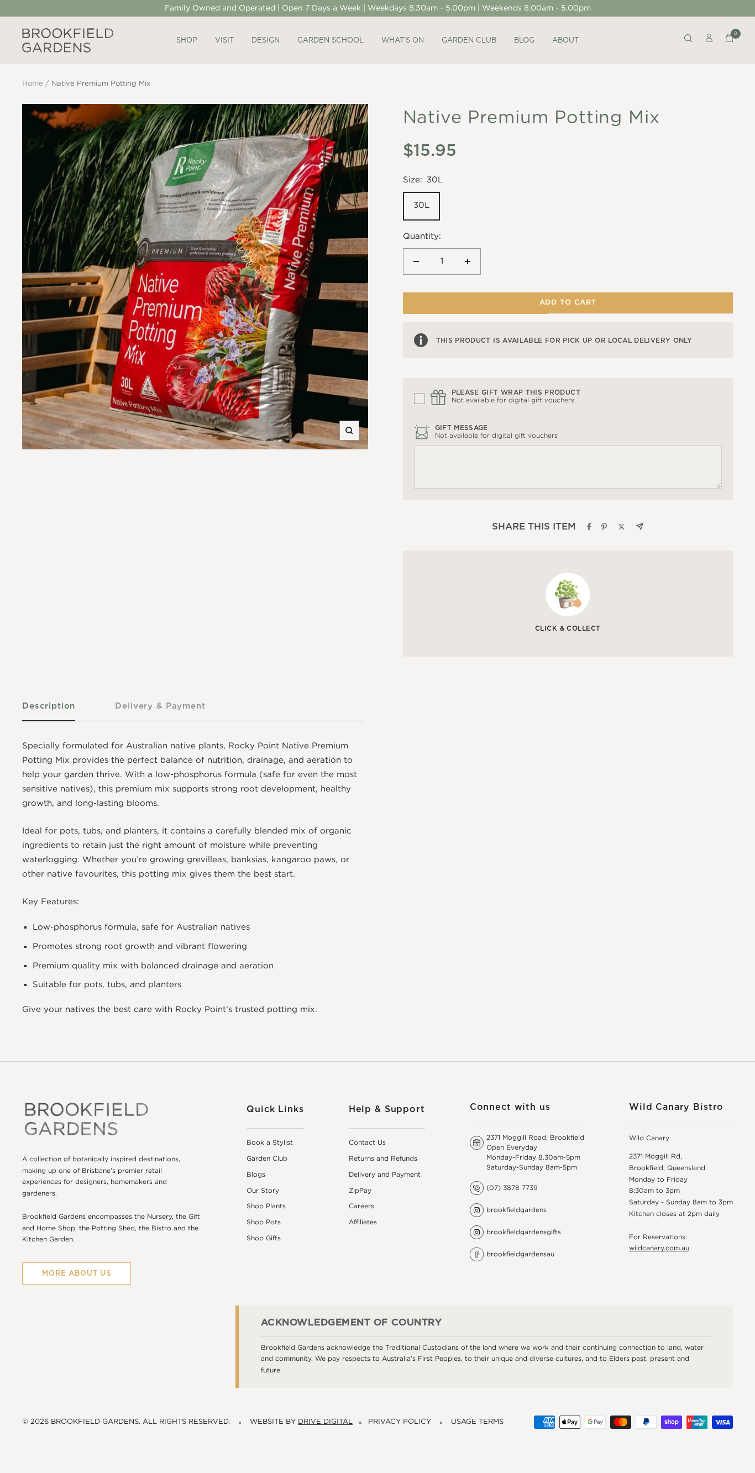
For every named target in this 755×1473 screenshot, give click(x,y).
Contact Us (367, 1143)
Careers (361, 1206)
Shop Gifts (264, 1238)
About (565, 40)
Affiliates (363, 1222)
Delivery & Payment (160, 706)
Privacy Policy (399, 1422)
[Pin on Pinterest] (604, 527)
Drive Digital (325, 1422)
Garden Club (469, 40)
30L (421, 205)
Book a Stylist (270, 1143)
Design (265, 40)
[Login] (709, 40)
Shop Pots (264, 1222)
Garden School (330, 40)
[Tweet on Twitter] (621, 527)
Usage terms (477, 1422)
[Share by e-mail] (639, 526)
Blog (524, 40)
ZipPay (360, 1191)
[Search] (688, 40)
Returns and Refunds (383, 1159)
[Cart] (729, 40)
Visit (224, 40)
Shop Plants (266, 1206)
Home (32, 84)
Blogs (256, 1175)
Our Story (263, 1191)
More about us (76, 1273)
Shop (186, 40)
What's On (402, 40)
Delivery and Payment (385, 1175)
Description (48, 706)
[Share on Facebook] (589, 527)
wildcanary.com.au (659, 1248)
